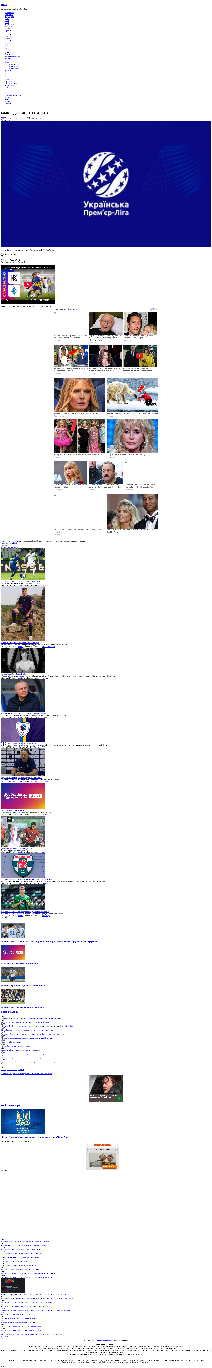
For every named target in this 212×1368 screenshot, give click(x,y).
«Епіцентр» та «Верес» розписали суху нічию (18, 848)
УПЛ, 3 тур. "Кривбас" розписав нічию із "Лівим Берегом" (23, 1058)
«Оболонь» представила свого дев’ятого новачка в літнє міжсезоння (26, 879)
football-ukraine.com (104, 1340)
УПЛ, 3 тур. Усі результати (11, 1042)
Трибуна (8, 31)
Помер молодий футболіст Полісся (14, 674)
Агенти (8, 58)
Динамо (8, 34)
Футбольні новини (12, 66)
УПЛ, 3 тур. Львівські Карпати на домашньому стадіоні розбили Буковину (29, 1054)
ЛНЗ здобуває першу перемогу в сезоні (15, 1046)
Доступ (8, 70)
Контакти (8, 72)
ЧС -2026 (8, 27)
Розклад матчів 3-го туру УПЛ (12, 811)
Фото (7, 60)
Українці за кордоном (13, 95)
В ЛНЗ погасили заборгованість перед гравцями (19, 743)
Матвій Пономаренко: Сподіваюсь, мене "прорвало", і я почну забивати (28, 1273)
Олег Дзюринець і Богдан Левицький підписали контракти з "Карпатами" (29, 1302)
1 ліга (7, 21)
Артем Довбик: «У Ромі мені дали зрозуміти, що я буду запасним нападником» (30, 1062)
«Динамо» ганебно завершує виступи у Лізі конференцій (22, 581)
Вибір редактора (10, 1105)
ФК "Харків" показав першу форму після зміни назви (21, 1330)
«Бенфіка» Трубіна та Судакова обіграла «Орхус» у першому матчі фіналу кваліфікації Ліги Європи (38, 1026)
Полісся (8, 44)
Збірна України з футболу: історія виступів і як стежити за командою (27, 1030)
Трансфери (9, 15)
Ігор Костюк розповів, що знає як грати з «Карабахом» (21, 778)
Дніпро (8, 40)
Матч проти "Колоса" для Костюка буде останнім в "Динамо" (24, 713)
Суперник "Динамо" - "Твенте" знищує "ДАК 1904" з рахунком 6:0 (26, 1277)
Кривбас (8, 42)
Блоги (7, 54)
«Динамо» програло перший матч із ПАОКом (23, 985)
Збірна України (11, 84)
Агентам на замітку (12, 56)
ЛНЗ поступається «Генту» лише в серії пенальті (19, 1318)
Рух (6, 46)
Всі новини (9, 13)
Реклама (8, 74)
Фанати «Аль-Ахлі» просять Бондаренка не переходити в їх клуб (25, 1022)
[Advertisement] (17, 1205)
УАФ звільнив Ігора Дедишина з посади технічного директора (24, 1306)
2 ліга (7, 23)
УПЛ (7, 19)
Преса (7, 29)
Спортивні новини (12, 64)
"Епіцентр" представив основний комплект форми (20, 643)
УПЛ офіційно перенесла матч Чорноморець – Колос (21, 1269)
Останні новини (9, 1011)
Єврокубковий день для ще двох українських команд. (21, 1326)
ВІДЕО (3, 118)
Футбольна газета (12, 68)
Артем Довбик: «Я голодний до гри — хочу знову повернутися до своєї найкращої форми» (35, 1310)
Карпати (8, 38)
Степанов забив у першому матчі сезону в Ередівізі (20, 1050)
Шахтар (8, 36)
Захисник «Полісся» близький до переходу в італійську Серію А (25, 912)
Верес (44, 852)
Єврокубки (9, 17)
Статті (7, 52)
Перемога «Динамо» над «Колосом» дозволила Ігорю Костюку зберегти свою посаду (33, 1034)
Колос (7, 48)
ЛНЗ (43, 747)
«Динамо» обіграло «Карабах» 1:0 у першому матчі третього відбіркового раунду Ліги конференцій (49, 941)
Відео (7, 62)
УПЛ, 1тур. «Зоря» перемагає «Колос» (19, 963)
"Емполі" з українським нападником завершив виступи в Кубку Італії (27, 1038)
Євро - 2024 (9, 25)
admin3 (20, 585)
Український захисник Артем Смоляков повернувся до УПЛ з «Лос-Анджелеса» (31, 1334)
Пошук (8, 76)
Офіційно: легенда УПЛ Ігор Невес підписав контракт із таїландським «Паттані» (31, 1018)
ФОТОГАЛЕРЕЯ (48, 647)
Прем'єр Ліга (47, 814)
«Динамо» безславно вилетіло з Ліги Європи (22, 1007)
